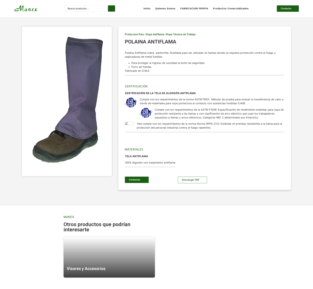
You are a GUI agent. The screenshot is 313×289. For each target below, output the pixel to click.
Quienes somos (165, 8)
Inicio (146, 8)
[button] (288, 8)
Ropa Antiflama (155, 34)
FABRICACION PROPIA (194, 8)
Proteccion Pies (134, 34)
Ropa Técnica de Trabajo (181, 34)
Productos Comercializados (231, 8)
